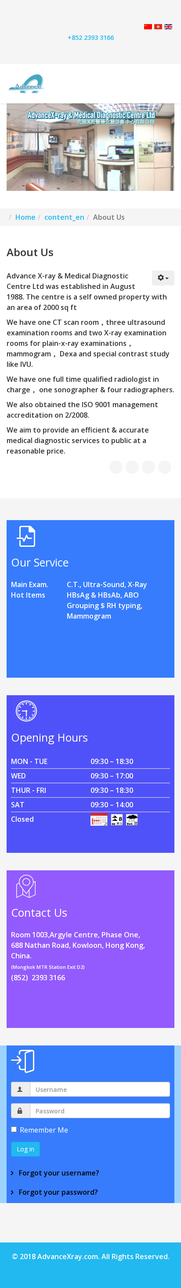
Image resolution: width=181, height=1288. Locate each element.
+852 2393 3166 (91, 37)
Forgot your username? (58, 1173)
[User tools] (163, 278)
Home (25, 217)
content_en (64, 217)
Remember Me (44, 1130)
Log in (25, 1149)
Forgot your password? (57, 1192)
